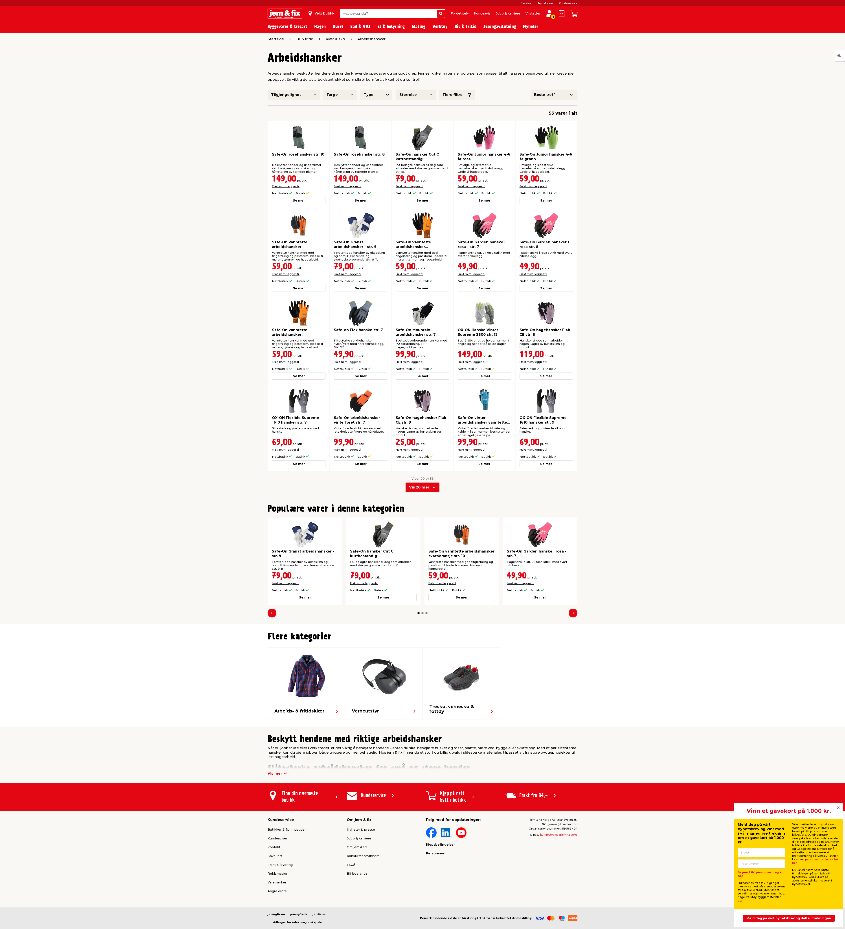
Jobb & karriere (508, 13)
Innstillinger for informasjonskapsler (295, 922)
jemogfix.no (276, 914)
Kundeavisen (278, 838)
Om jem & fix (357, 847)
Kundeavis (482, 13)
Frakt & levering (280, 865)
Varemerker (277, 882)
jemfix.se (319, 914)
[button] (418, 613)
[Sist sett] (840, 55)
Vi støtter (532, 13)
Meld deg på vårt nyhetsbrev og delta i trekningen (788, 918)
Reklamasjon (278, 874)
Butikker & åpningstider (287, 830)
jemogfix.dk (298, 914)
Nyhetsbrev (546, 3)
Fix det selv (460, 13)
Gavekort (526, 3)
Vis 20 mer (419, 487)
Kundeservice (568, 3)
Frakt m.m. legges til (285, 186)
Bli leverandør (358, 874)
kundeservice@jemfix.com (558, 834)
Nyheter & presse (361, 830)
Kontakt (274, 847)
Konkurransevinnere (363, 856)
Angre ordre (277, 891)
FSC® (351, 865)
